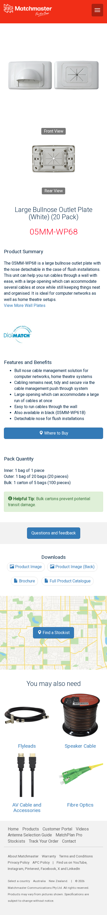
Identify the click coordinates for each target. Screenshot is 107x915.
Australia (39, 881)
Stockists (16, 841)
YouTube (79, 862)
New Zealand (58, 881)
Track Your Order (43, 841)
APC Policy (41, 862)
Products (30, 829)
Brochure (26, 581)
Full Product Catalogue (70, 581)
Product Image (28, 566)
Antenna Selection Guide (30, 835)
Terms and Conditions (76, 856)
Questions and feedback (53, 533)
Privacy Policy (18, 862)
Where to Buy (55, 433)
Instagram (15, 868)
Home (13, 829)
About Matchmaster (23, 856)
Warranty (49, 856)
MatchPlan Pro (69, 835)
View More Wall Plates (24, 305)
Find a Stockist (56, 632)
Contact (69, 841)
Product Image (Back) (74, 566)
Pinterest (32, 868)
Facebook (48, 868)
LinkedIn (73, 868)
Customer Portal (57, 829)
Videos (82, 829)
